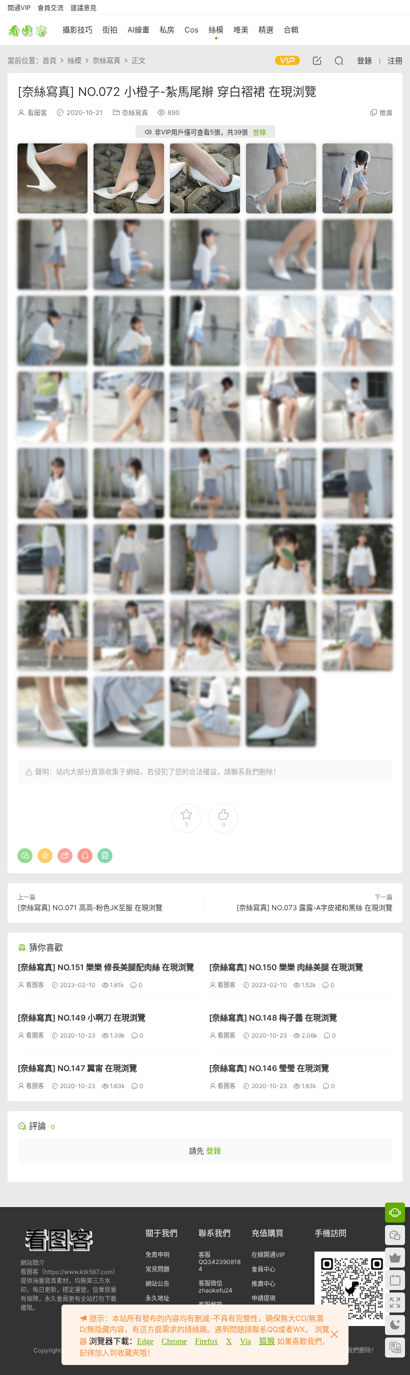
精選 (266, 29)
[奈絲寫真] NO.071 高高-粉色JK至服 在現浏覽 (90, 907)
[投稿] (317, 60)
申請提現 (264, 1298)
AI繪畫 (139, 29)
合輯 (291, 29)
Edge (145, 1341)
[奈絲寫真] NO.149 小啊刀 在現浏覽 (82, 1018)
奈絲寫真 (135, 112)
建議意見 (83, 7)
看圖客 (28, 30)
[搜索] (339, 60)
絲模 (216, 29)
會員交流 (51, 7)
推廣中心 (264, 1284)
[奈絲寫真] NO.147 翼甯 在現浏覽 (77, 1068)
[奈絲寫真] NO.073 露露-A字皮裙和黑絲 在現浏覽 (314, 907)
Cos (191, 29)
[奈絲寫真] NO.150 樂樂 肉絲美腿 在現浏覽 (286, 967)
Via (245, 1341)
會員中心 (264, 1269)
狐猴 (267, 1341)
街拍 (110, 29)
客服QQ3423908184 (219, 1262)
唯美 (241, 29)
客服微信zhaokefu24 (215, 1287)
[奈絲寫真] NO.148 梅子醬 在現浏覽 (273, 1018)
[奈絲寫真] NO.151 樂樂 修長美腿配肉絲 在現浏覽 (106, 967)
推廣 (386, 112)
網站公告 (158, 1284)
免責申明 (158, 1255)
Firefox (206, 1341)
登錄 (259, 131)
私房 (167, 29)
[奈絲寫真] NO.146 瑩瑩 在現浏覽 (269, 1068)
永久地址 (158, 1298)
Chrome (174, 1341)
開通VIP (19, 7)
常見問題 (158, 1269)
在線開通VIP (268, 1255)
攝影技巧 (77, 29)
